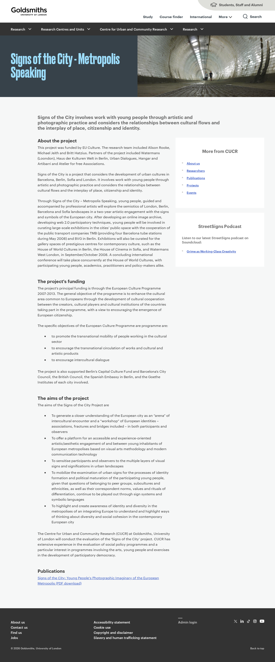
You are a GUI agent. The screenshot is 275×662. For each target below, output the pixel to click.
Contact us (19, 627)
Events (191, 192)
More (223, 16)
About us (193, 163)
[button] (29, 29)
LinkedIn (242, 621)
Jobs (14, 637)
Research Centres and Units (62, 29)
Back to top (257, 648)
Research (18, 29)
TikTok (248, 621)
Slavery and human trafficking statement (125, 637)
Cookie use (102, 627)
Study (148, 16)
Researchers (196, 170)
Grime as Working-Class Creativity (211, 251)
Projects (193, 185)
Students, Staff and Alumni (232, 5)
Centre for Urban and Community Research (133, 29)
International (201, 16)
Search (252, 20)
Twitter (235, 621)
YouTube (262, 621)
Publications (196, 178)
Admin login (187, 622)
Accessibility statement (112, 622)
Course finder (171, 16)
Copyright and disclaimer (113, 632)
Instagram (255, 621)
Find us (16, 632)
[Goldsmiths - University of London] (29, 11)
